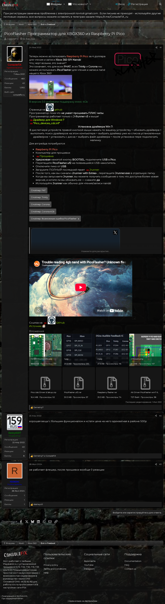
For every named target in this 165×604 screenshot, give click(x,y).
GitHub (60, 322)
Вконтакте (90, 561)
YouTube (88, 565)
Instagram (89, 568)
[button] (64, 4)
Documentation (133, 561)
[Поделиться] (156, 47)
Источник (35, 326)
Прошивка (46, 156)
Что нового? (80, 4)
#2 (160, 416)
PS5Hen (19, 598)
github (58, 109)
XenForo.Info (22, 596)
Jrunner (94, 169)
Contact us (130, 568)
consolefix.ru (19, 95)
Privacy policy (51, 565)
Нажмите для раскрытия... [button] (95, 251)
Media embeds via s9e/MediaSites (83, 601)
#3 (160, 464)
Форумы (56, 4)
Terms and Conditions (55, 568)
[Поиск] (160, 4)
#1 (161, 47)
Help (46, 572)
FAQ (127, 565)
